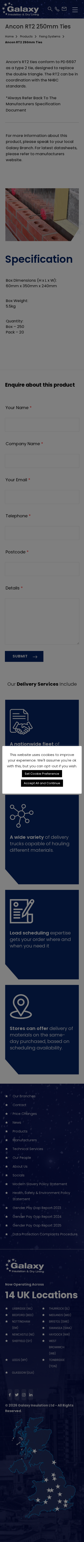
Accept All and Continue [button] (42, 783)
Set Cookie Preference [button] (42, 773)
